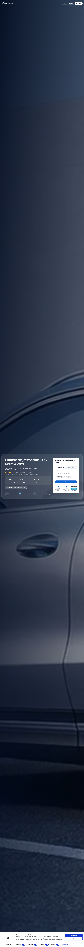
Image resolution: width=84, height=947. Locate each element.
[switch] (35, 945)
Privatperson (61, 467)
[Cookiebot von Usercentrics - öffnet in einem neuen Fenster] (8, 945)
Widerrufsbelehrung (69, 477)
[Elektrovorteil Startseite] (7, 3)
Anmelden (71, 3)
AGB (64, 476)
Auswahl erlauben (74, 938)
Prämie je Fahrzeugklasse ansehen (15, 487)
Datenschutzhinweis (60, 477)
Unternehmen (72, 467)
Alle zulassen (74, 935)
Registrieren (78, 3)
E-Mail (56, 470)
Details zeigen (65, 944)
